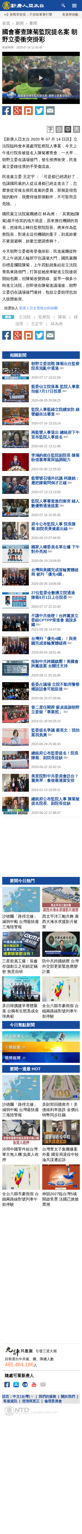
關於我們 (68, 1396)
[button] (41, 78)
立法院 (25, 317)
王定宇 (37, 324)
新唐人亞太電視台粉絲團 (38, 308)
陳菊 (62, 317)
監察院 (44, 317)
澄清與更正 (31, 1401)
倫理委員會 (53, 1401)
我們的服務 (47, 1396)
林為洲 (57, 324)
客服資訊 (10, 1401)
